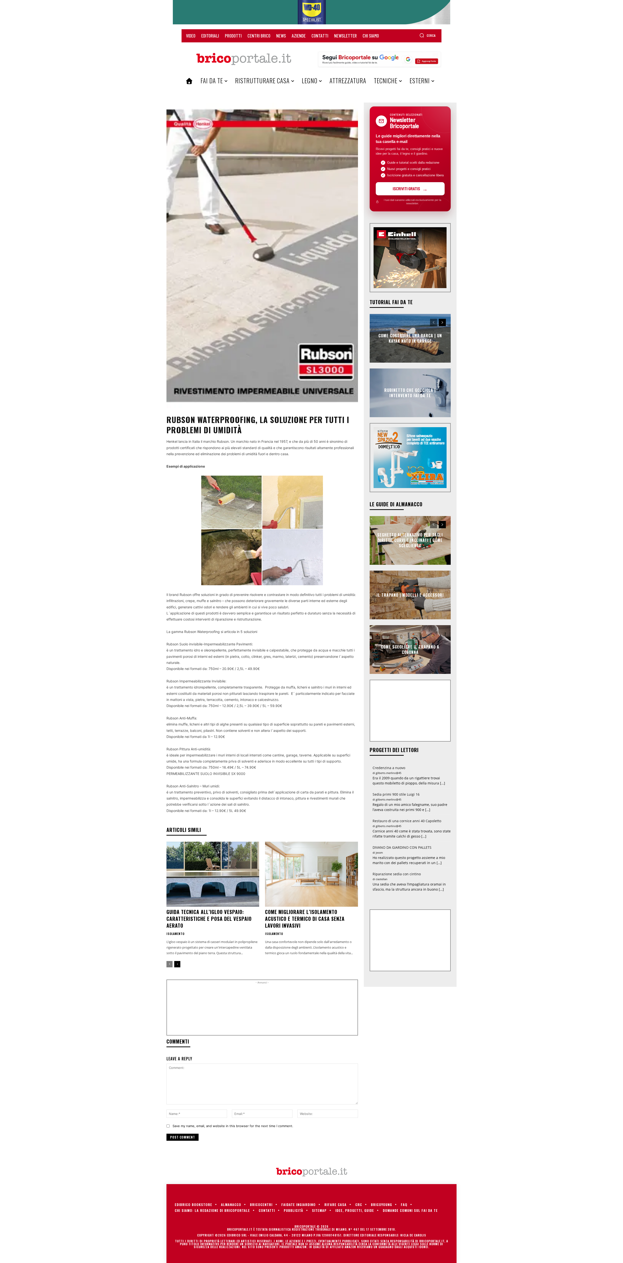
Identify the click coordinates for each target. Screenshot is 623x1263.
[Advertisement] (262, 1009)
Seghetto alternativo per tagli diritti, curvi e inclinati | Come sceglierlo (410, 540)
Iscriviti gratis (406, 188)
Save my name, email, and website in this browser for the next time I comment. (233, 1126)
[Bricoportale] (244, 59)
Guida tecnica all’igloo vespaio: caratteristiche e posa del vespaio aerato (209, 918)
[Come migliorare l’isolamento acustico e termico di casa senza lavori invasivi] (311, 874)
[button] (427, 35)
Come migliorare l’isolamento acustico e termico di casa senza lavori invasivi (305, 918)
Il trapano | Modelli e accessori (410, 595)
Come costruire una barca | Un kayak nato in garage (410, 338)
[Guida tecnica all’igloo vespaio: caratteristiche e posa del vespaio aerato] (212, 874)
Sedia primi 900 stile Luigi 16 (396, 794)
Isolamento (175, 933)
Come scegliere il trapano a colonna (410, 649)
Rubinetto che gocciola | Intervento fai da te (410, 392)
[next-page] (177, 964)
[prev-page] (169, 964)
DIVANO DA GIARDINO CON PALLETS (402, 847)
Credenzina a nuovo (389, 767)
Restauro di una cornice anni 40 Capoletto (407, 821)
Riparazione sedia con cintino (397, 874)
